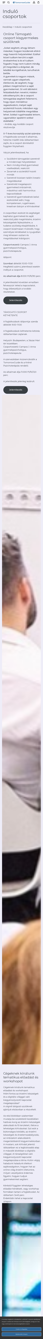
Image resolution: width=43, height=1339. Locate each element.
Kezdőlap (7, 27)
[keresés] (8, 2)
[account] (34, 2)
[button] (4, 2)
